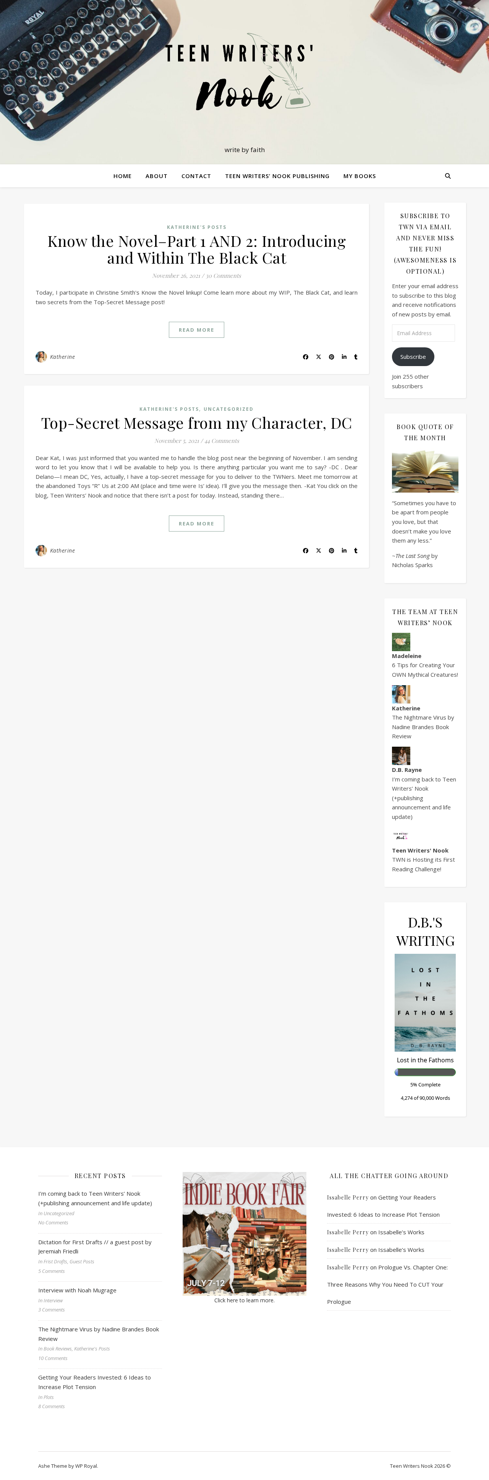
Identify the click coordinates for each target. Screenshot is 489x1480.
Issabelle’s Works (401, 1232)
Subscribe (413, 356)
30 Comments (223, 275)
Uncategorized (229, 409)
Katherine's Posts (197, 227)
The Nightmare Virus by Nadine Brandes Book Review (423, 726)
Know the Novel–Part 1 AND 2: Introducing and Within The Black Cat (196, 248)
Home (122, 176)
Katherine (62, 356)
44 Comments (221, 440)
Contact (196, 176)
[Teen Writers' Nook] (244, 75)
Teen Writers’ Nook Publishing (277, 176)
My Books (359, 176)
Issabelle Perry (348, 1197)
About (157, 176)
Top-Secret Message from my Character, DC (196, 422)
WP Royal (86, 1465)
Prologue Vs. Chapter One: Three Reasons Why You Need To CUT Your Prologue (387, 1284)
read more (196, 329)
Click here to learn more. (244, 1300)
